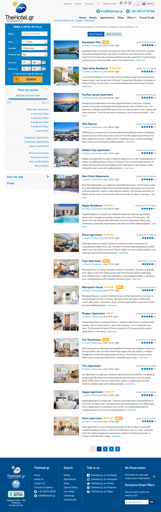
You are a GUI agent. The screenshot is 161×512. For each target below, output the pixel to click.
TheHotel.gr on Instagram (104, 479)
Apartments (107, 17)
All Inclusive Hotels (39, 153)
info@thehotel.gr (112, 11)
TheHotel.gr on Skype (102, 491)
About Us (68, 3)
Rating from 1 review (147, 261)
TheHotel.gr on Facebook (104, 475)
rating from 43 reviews (146, 287)
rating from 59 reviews (146, 42)
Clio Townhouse (91, 339)
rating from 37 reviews (146, 313)
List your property (43, 487)
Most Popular (96, 34)
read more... (141, 60)
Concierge (89, 3)
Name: (11, 33)
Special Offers (71, 487)
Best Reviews (114, 34)
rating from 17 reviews (146, 68)
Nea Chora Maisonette (95, 176)
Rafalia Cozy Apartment (96, 150)
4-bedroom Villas (40, 122)
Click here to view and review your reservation (137, 476)
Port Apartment (91, 366)
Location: (12, 48)
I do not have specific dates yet (29, 73)
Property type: (14, 54)
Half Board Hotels (39, 157)
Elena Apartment (92, 235)
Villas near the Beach (38, 109)
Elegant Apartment (93, 313)
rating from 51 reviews (146, 392)
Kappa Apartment (92, 392)
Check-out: (13, 68)
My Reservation (110, 3)
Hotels (93, 17)
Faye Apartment (91, 261)
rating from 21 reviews (146, 234)
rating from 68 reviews (146, 150)
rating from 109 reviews (145, 205)
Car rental (69, 491)
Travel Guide (146, 17)
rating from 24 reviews (146, 365)
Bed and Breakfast (39, 161)
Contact (78, 3)
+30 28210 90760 (142, 11)
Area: (10, 41)
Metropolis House (92, 287)
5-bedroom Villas (40, 126)
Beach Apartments (39, 146)
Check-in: (12, 62)
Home (82, 17)
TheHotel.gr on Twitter (102, 483)
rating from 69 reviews (146, 94)
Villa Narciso (89, 124)
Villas (120, 17)
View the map (15, 177)
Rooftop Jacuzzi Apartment (97, 94)
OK (151, 502)
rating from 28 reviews (146, 124)
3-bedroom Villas (40, 117)
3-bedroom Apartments (36, 141)
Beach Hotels (42, 165)
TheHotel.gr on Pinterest (103, 487)
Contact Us (39, 483)
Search (31, 79)
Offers (131, 17)
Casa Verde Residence (95, 68)
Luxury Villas (42, 130)
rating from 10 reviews (146, 418)
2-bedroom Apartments (36, 137)
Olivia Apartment (92, 418)
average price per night (28, 95)
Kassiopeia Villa (91, 42)
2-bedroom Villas (40, 113)
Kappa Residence (92, 205)
